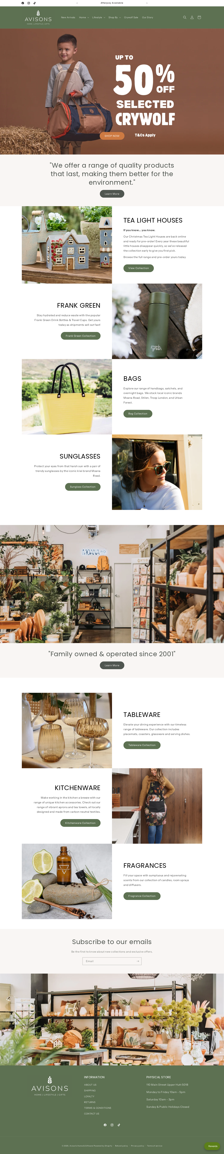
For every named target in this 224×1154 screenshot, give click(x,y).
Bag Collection (137, 413)
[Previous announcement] (77, 3)
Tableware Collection (142, 745)
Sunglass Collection (83, 486)
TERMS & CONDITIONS (97, 1107)
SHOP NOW (112, 135)
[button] (83, 17)
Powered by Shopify (103, 1146)
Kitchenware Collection (80, 822)
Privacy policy (137, 1146)
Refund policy (121, 1146)
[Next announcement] (147, 3)
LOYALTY (89, 1096)
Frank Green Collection (81, 335)
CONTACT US (91, 1113)
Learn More (112, 193)
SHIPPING (90, 1090)
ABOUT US (90, 1084)
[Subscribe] (137, 961)
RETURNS (89, 1102)
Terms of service (154, 1146)
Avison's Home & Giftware (81, 1146)
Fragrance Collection (142, 895)
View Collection (138, 268)
